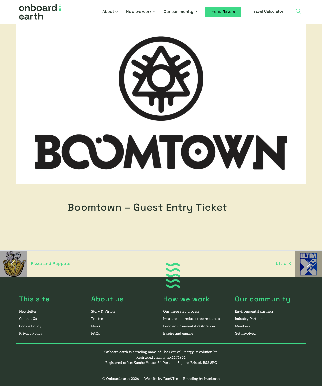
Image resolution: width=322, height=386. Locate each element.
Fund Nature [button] (223, 12)
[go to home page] (40, 12)
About (108, 12)
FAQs (95, 334)
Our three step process (181, 312)
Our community (178, 12)
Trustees (97, 319)
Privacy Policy (31, 334)
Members (242, 326)
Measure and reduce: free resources (191, 319)
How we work (139, 12)
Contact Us (28, 319)
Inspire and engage (178, 334)
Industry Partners (249, 319)
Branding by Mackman (201, 379)
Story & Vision (103, 312)
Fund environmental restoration (189, 326)
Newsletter (28, 312)
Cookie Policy (30, 326)
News (95, 326)
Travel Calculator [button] (268, 12)
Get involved (245, 334)
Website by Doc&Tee (161, 379)
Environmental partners (254, 312)
